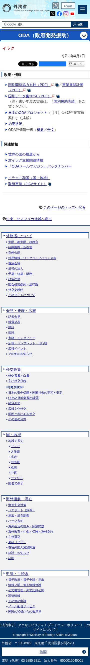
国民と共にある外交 (21, 414)
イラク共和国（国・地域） (29, 178)
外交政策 (13, 369)
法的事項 (8, 625)
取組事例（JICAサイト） (27, 184)
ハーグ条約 (15, 521)
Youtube (72, 14)
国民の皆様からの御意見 (24, 611)
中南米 (15, 462)
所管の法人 (15, 268)
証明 (11, 558)
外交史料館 (15, 290)
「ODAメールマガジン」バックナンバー (40, 166)
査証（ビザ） (17, 542)
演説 (11, 333)
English (68, 6)
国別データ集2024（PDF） (29, 96)
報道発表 (14, 322)
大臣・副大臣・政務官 (23, 242)
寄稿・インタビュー (21, 338)
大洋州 (15, 451)
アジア (15, 446)
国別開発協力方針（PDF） (29, 85)
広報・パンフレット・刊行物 (27, 343)
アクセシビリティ (31, 625)
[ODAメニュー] (84, 35)
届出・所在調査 (18, 515)
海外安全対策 (17, 505)
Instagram (65, 14)
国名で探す (15, 483)
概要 (40, 130)
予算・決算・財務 (20, 274)
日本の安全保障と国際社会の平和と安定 (35, 392)
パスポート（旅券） (21, 510)
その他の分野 (17, 419)
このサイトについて (21, 295)
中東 (14, 472)
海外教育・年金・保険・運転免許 (30, 531)
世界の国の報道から (24, 154)
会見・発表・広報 (21, 310)
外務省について (19, 236)
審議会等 (14, 263)
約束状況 (15, 124)
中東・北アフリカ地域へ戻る (29, 219)
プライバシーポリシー (64, 625)
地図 (43, 652)
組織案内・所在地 (20, 247)
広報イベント (17, 348)
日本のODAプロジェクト (27, 113)
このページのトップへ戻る (65, 207)
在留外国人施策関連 (21, 547)
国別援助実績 (64, 101)
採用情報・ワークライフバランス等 (32, 258)
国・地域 (13, 435)
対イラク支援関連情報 (25, 160)
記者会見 (14, 316)
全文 (50, 130)
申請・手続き (17, 573)
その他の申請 (17, 601)
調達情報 (14, 596)
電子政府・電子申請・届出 (26, 579)
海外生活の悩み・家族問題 (26, 526)
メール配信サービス (21, 606)
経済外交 (14, 403)
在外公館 (14, 252)
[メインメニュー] (82, 9)
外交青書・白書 (18, 375)
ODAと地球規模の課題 (23, 398)
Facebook (59, 14)
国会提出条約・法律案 (23, 284)
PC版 (55, 6)
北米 (14, 457)
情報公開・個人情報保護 (24, 585)
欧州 (14, 467)
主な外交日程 (17, 381)
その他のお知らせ (20, 354)
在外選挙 (14, 537)
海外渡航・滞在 (19, 499)
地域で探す (15, 441)
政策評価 (14, 279)
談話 (11, 327)
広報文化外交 (17, 408)
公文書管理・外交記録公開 (26, 590)
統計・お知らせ (18, 553)
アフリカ (17, 478)
